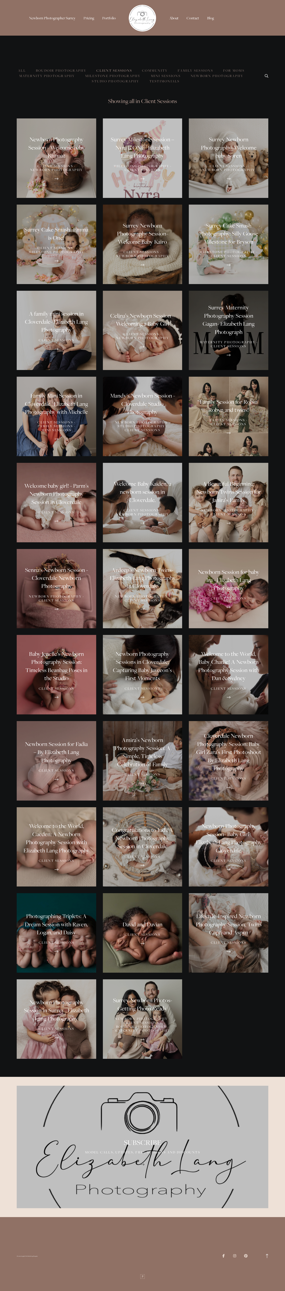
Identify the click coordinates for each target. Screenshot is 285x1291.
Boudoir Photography (61, 70)
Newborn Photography (217, 76)
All (22, 70)
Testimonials (164, 81)
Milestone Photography (113, 76)
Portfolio (109, 18)
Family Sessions (195, 70)
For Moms (233, 70)
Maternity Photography (47, 76)
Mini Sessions (166, 76)
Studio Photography (115, 81)
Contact (193, 18)
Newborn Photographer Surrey (52, 18)
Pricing (88, 18)
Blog (210, 18)
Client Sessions (114, 70)
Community (155, 70)
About (174, 18)
